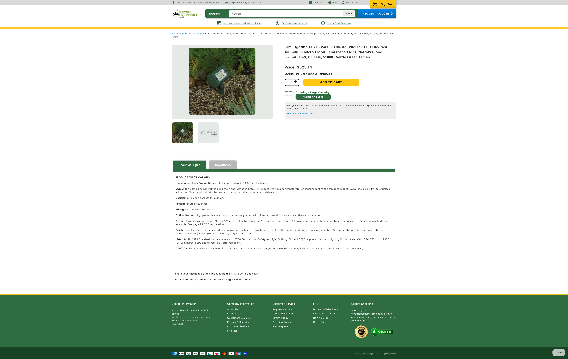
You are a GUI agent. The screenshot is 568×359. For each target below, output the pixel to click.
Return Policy (280, 317)
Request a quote (313, 97)
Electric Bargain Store (370, 354)
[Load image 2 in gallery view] (208, 132)
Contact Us (234, 313)
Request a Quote (282, 309)
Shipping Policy (281, 322)
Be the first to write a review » (240, 273)
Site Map (232, 330)
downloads (223, 165)
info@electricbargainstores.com (191, 317)
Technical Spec (189, 165)
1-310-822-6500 (190, 320)
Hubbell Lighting (192, 33)
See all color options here (300, 113)
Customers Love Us (239, 317)
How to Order (321, 317)
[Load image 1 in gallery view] (182, 132)
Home (175, 33)
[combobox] (292, 13)
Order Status (320, 322)
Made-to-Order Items (326, 309)
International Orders (325, 313)
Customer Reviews (238, 326)
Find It (349, 14)
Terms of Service (282, 313)
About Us (232, 309)
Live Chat (177, 323)
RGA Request (280, 326)
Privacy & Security (238, 322)
